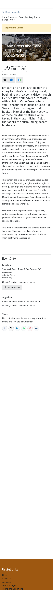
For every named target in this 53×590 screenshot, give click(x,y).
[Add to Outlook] (11, 80)
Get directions (13, 287)
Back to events (12, 12)
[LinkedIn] (17, 328)
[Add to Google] (19, 80)
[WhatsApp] (23, 328)
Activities (6, 582)
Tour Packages (9, 585)
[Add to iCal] (5, 79)
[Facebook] (4, 328)
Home (5, 575)
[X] (11, 328)
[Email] (36, 328)
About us (6, 578)
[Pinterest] (30, 328)
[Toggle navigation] (48, 4)
